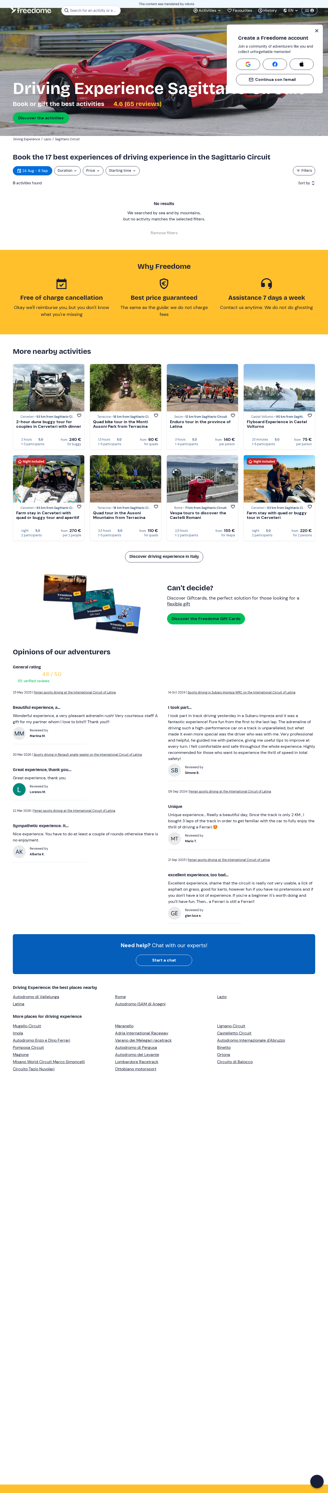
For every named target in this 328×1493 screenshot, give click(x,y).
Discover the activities (41, 118)
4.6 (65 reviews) (137, 104)
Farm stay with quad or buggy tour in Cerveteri (277, 515)
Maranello (124, 1026)
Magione (21, 1054)
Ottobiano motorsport (135, 1069)
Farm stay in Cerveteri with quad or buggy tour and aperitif (47, 515)
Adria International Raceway (141, 1033)
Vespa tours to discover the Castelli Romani (198, 515)
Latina (18, 1004)
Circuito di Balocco (235, 1061)
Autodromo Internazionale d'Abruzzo (251, 1040)
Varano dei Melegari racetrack (143, 1040)
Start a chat (164, 960)
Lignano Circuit (231, 1026)
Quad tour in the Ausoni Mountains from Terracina (119, 515)
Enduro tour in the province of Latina (200, 424)
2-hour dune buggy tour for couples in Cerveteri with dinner (48, 424)
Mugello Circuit (27, 1026)
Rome (120, 996)
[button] (317, 1481)
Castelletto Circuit (234, 1033)
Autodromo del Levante (137, 1054)
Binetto (224, 1047)
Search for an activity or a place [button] (94, 10)
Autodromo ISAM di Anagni (140, 1004)
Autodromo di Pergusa (136, 1047)
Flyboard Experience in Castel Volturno (277, 424)
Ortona (223, 1054)
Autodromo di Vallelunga (36, 996)
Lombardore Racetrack (136, 1061)
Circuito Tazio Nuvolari (34, 1069)
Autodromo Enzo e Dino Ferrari (41, 1040)
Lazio (222, 996)
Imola (18, 1033)
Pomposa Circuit (28, 1047)
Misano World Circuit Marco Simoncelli (49, 1061)
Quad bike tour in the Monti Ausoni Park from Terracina (120, 424)
